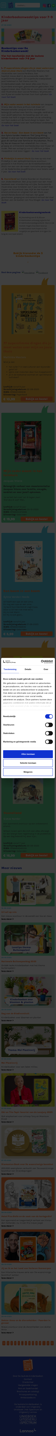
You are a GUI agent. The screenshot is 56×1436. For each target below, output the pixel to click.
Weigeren (28, 772)
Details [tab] (28, 669)
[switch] (49, 725)
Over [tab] (46, 669)
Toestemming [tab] (10, 669)
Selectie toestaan (28, 763)
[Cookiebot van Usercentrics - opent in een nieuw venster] (41, 661)
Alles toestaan (28, 754)
